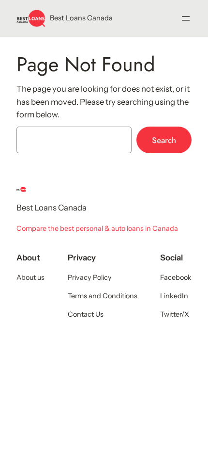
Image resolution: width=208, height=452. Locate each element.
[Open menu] (186, 18)
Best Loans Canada (81, 18)
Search (164, 140)
